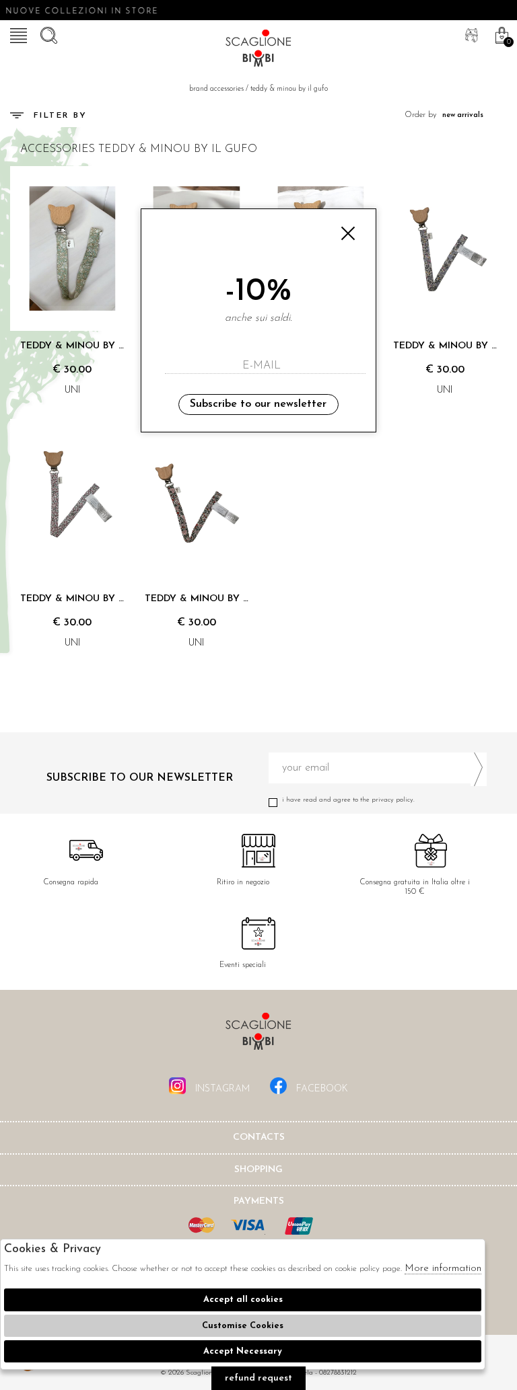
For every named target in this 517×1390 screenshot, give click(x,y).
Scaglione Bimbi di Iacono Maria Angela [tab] (258, 1035)
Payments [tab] (259, 1201)
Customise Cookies (242, 1325)
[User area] (470, 33)
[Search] (47, 33)
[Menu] (17, 33)
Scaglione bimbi (258, 50)
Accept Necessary (242, 1351)
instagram (221, 1089)
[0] (500, 33)
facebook (321, 1089)
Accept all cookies (243, 1299)
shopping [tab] (258, 1170)
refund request (258, 1378)
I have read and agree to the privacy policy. (348, 800)
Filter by (61, 116)
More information (443, 1269)
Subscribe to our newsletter (258, 404)
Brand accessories (216, 89)
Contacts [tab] (259, 1137)
